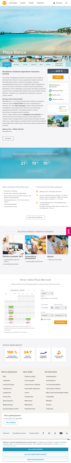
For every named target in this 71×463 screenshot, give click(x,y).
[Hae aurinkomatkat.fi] (66, 3)
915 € (11, 322)
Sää (41, 64)
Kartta (33, 64)
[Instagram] (49, 433)
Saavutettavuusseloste (19, 433)
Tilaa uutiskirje (11, 422)
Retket (48, 64)
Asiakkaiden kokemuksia (59, 64)
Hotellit (16, 64)
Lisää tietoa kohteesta (35, 217)
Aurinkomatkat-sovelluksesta (63, 110)
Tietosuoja (6, 433)
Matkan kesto (58, 304)
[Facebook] (43, 433)
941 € (11, 309)
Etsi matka (60, 322)
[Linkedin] (67, 433)
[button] (58, 121)
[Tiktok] (55, 433)
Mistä (42, 290)
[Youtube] (61, 433)
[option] (35, 32)
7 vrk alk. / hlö (58, 71)
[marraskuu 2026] (34, 290)
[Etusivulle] (4, 3)
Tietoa (25, 64)
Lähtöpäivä (44, 304)
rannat (14, 101)
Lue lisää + (8, 138)
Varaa (58, 77)
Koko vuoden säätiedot (34, 171)
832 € (11, 315)
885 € (28, 322)
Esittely (7, 64)
